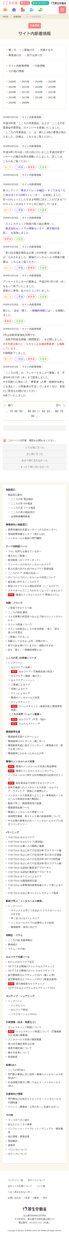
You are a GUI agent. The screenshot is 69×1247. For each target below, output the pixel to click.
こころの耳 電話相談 (22, 499)
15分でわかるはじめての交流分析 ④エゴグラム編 (34, 863)
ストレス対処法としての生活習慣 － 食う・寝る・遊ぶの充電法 (35, 630)
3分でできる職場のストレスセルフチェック (31, 970)
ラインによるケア (20, 693)
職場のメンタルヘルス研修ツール (26, 812)
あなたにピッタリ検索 (20, 1124)
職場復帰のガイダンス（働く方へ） (27, 741)
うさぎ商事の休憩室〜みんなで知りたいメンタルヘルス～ (35, 618)
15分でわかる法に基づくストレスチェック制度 (33, 893)
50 (34, 411)
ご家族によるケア (20, 684)
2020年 (39, 87)
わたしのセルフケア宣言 (21, 961)
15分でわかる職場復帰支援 (22, 880)
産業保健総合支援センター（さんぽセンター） (33, 529)
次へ (58, 405)
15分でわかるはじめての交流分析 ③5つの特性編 (34, 859)
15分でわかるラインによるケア (25, 876)
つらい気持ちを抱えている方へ (24, 551)
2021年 (25, 87)
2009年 (25, 102)
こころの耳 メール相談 (23, 507)
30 (20, 411)
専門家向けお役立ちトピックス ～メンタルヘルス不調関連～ (34, 1100)
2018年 (12, 92)
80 (32, 416)
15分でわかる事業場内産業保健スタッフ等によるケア (35, 887)
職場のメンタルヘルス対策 (25, 697)
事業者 (31, 167)
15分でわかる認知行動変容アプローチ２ (29, 872)
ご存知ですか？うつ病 (20, 607)
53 (48, 411)
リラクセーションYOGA (24, 1014)
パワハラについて (17, 1149)
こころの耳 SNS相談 (21, 503)
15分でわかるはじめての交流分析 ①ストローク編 (34, 850)
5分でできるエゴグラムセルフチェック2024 (31, 988)
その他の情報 (16, 71)
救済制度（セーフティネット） (24, 560)
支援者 (43, 167)
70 (61, 411)
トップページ (15, 662)
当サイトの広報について (20, 1186)
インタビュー (18, 1005)
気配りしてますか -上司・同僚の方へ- (28, 641)
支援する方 (46, 50)
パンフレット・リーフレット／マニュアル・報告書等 (35, 1130)
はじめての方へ (41, 3)
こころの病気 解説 (18, 612)
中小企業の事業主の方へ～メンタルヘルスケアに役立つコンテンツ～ (35, 822)
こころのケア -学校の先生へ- (23, 573)
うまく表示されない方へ (20, 1192)
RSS (45, 1198)
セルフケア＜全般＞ (21, 667)
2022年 (12, 87)
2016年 (39, 92)
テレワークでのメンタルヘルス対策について (32, 577)
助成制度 (12, 1056)
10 (11, 411)
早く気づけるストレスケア (25, 918)
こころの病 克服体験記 (20, 940)
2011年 (52, 97)
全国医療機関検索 (20, 516)
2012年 (39, 97)
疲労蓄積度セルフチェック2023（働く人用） (32, 975)
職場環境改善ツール (18, 807)
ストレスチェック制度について (24, 1027)
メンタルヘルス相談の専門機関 (24, 538)
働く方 (12, 50)
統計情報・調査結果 (18, 1136)
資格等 (11, 1145)
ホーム (26, 3)
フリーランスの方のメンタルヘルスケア (29, 564)
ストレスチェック (20, 702)
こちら (30, 136)
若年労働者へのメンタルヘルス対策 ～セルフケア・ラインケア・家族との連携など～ (33, 789)
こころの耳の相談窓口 (23, 512)
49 (29, 411)
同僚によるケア (19, 688)
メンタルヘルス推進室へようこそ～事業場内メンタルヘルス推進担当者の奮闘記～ (35, 797)
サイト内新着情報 (18, 65)
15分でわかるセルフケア (21, 837)
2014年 (12, 97)
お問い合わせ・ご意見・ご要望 (23, 1198)
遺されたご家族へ (17, 555)
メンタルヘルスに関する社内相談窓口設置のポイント (35, 777)
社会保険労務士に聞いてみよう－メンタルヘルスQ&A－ (34, 1084)
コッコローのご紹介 (18, 1120)
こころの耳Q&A (16, 1069)
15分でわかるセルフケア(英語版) (25, 841)
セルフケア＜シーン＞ (23, 680)
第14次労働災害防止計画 (21, 1043)
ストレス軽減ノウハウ (20, 624)
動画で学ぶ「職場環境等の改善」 (26, 803)
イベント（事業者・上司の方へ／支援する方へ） (34, 1106)
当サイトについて (36, 1180)
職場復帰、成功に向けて (24, 927)
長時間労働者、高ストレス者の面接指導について (34, 816)
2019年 (52, 87)
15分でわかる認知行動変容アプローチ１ (29, 867)
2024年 (39, 81)
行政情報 (40, 65)
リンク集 (40, 1186)
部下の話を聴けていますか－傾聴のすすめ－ (32, 645)
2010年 (12, 102)
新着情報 (17, 17)
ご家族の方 (28, 50)
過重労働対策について (20, 1048)
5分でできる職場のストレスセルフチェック (31, 966)
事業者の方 (14, 55)
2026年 (12, 81)
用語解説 (12, 1141)
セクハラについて (17, 1153)
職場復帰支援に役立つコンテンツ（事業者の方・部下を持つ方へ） (35, 747)
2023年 (52, 81)
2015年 (52, 92)
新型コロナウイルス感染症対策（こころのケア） (34, 586)
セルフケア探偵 (19, 1009)
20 (16, 411)
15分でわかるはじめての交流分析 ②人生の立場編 (34, 854)
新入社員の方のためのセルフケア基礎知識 (30, 568)
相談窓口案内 (15, 494)
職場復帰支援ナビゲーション (23, 736)
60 (57, 411)
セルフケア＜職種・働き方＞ (26, 676)
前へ (10, 405)
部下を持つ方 (34, 55)
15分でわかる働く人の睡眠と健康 (26, 846)
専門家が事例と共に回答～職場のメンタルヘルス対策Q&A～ (35, 1076)
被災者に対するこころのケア (23, 581)
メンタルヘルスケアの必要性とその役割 (32, 922)
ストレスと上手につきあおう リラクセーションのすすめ (36, 912)
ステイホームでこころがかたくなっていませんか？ (35, 590)
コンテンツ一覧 (15, 1180)
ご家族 (19, 167)
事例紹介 (12, 944)
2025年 (25, 81)
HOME (5, 17)
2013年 (25, 97)
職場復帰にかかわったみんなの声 (26, 753)
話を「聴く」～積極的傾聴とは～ (33, 310)
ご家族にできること (18, 636)
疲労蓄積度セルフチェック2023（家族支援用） (33, 979)
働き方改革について (18, 1052)
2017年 (25, 92)
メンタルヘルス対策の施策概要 (24, 1039)
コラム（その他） (17, 948)
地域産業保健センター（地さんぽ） (27, 534)
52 (43, 411)
